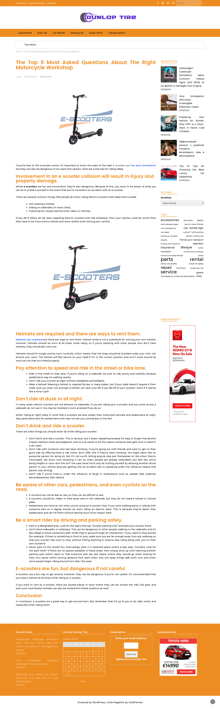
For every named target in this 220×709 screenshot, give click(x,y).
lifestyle (186, 247)
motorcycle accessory (193, 252)
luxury (200, 248)
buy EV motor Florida (194, 224)
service (169, 272)
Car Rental (59, 32)
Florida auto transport (191, 239)
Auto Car (42, 32)
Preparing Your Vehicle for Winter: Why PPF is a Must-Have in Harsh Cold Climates (191, 124)
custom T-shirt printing (193, 232)
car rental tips (193, 228)
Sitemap (51, 3)
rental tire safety (196, 264)
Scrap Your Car (196, 268)
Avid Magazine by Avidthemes (125, 702)
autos (200, 220)
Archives (166, 197)
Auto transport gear (169, 224)
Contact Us (21, 3)
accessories (170, 220)
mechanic (166, 251)
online (200, 256)
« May (83, 681)
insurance (168, 247)
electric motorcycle (194, 236)
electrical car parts (169, 236)
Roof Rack (181, 268)
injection (198, 243)
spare (199, 272)
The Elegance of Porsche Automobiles (178, 276)
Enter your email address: (131, 649)
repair (166, 267)
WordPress (98, 702)
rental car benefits (169, 264)
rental (196, 259)
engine (164, 240)
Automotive (25, 32)
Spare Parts (96, 32)
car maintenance (168, 228)
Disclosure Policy (37, 3)
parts (167, 259)
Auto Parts (188, 220)
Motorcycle (76, 32)
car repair (165, 232)
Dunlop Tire (139, 659)
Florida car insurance (170, 244)
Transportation (117, 32)
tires (199, 276)
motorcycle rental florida (172, 256)
